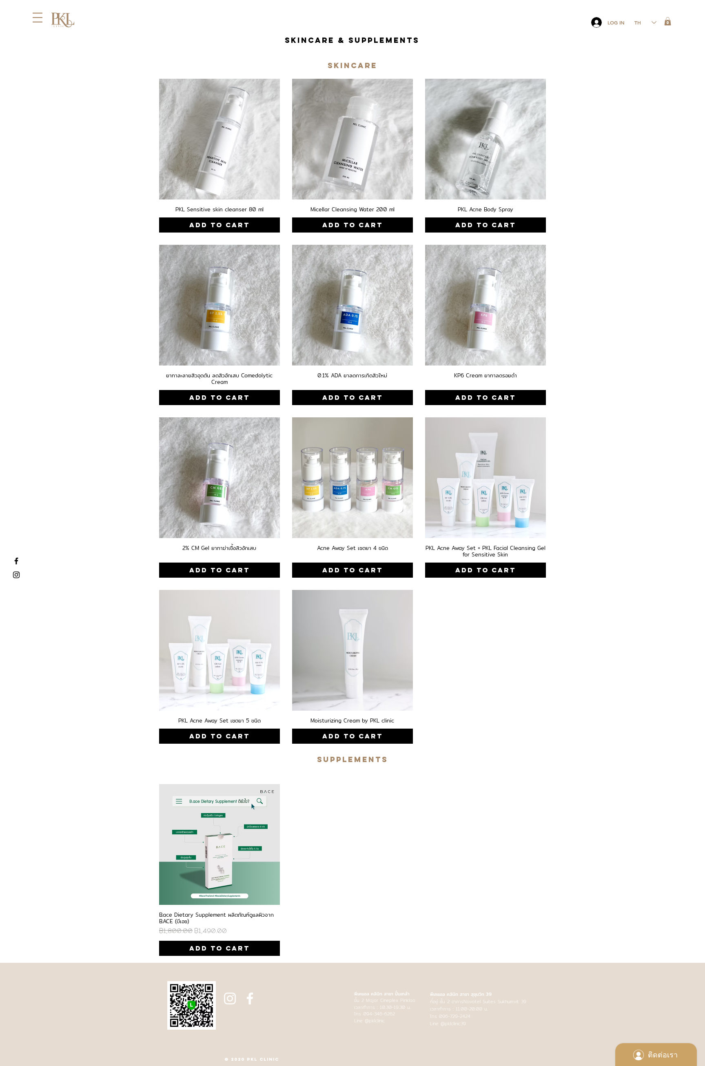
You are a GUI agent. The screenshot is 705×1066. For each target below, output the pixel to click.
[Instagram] (16, 574)
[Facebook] (16, 560)
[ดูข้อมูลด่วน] (219, 139)
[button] (37, 17)
